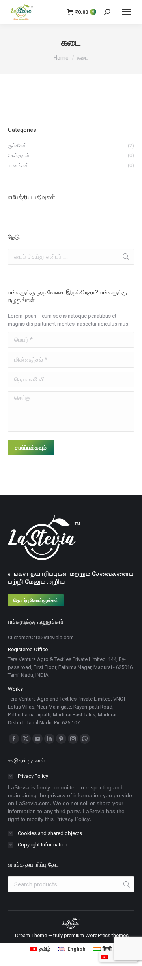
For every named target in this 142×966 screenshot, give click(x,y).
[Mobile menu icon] (126, 12)
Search (126, 884)
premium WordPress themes (96, 935)
